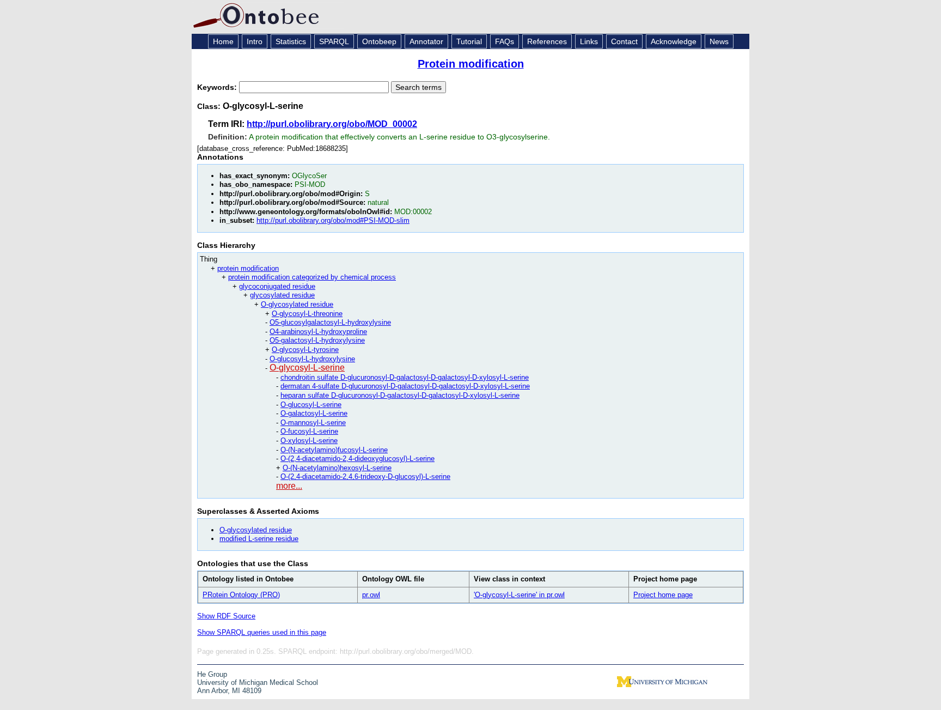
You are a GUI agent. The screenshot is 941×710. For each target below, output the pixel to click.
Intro (254, 41)
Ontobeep (379, 41)
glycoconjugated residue (277, 286)
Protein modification (471, 64)
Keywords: (218, 87)
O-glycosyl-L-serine (307, 367)
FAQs (504, 41)
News (719, 41)
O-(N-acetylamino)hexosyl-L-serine (337, 468)
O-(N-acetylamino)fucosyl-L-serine (334, 450)
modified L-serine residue (258, 539)
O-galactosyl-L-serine (313, 413)
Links (589, 41)
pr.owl (371, 595)
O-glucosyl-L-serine (310, 404)
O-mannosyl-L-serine (313, 422)
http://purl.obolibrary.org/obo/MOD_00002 (332, 124)
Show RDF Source (226, 616)
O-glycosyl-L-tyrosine (305, 349)
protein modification (248, 268)
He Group (212, 674)
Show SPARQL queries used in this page (261, 632)
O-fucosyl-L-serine (309, 431)
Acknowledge (673, 41)
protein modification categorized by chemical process (312, 277)
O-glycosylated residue (297, 304)
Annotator (426, 41)
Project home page (663, 595)
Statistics (291, 41)
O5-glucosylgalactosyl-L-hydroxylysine (330, 322)
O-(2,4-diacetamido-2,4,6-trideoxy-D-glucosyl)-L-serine (365, 476)
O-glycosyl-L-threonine (307, 314)
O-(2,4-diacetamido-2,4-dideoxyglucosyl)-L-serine (357, 458)
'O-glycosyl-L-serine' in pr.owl (519, 595)
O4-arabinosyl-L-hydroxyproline (318, 331)
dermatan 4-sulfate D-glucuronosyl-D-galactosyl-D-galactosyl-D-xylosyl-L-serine (405, 386)
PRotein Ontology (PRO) (241, 595)
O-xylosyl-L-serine (309, 440)
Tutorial (469, 41)
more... (289, 485)
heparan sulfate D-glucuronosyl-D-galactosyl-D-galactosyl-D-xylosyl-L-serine (400, 395)
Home (223, 41)
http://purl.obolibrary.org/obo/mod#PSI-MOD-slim (333, 220)
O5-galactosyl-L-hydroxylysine (317, 340)
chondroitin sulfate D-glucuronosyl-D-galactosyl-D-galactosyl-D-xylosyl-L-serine (404, 377)
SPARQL (334, 41)
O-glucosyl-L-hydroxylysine (312, 359)
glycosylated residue (282, 295)
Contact (624, 41)
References (547, 41)
